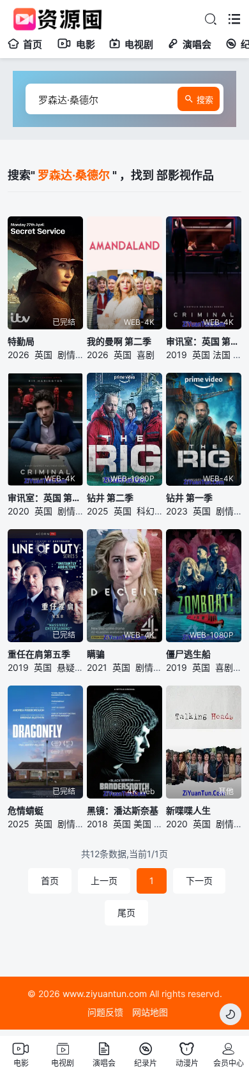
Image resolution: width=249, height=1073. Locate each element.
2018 (97, 823)
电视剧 (138, 44)
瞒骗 (96, 654)
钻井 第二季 (110, 497)
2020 (18, 511)
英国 (43, 354)
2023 (177, 511)
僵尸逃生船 (188, 654)
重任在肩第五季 (39, 654)
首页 (32, 44)
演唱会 (197, 44)
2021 (97, 667)
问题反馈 (105, 1012)
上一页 (104, 880)
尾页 (126, 912)
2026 (18, 354)
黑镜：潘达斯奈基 (122, 810)
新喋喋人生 (188, 810)
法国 (221, 354)
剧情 (66, 354)
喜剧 (146, 354)
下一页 (199, 880)
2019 (176, 354)
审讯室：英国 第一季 (203, 341)
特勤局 (21, 341)
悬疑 (66, 667)
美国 (142, 823)
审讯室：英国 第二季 (45, 497)
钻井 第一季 (189, 497)
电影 (85, 44)
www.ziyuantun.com (105, 993)
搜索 (205, 99)
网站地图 (150, 1012)
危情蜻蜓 (25, 810)
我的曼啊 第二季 (119, 341)
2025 (98, 511)
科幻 (146, 511)
